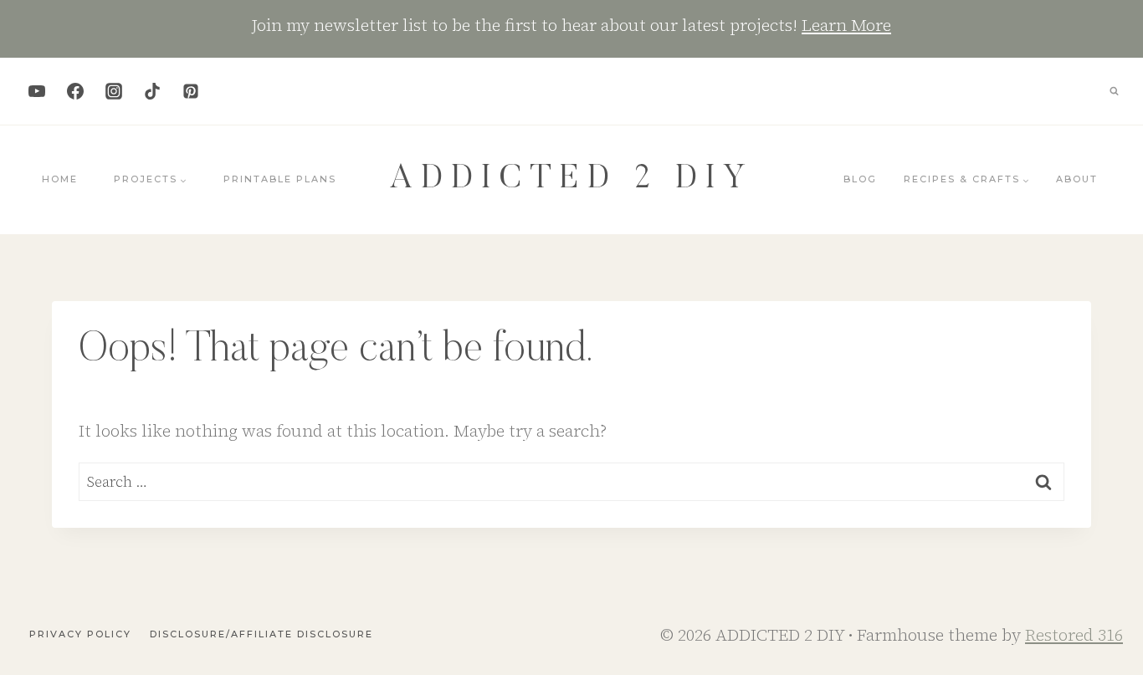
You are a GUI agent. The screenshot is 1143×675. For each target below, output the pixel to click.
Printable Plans (279, 179)
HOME (60, 179)
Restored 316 (1074, 635)
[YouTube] (37, 91)
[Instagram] (114, 91)
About (1077, 179)
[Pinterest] (191, 91)
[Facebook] (75, 91)
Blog (860, 179)
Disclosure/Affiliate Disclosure (261, 634)
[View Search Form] (1114, 91)
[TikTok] (152, 91)
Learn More (846, 25)
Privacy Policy (80, 634)
